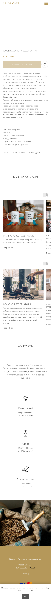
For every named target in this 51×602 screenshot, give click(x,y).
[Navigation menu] (46, 3)
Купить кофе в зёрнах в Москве (18, 236)
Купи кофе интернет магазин (17, 304)
